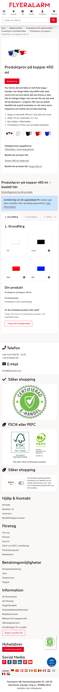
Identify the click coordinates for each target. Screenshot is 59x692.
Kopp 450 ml (35, 166)
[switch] (21, 483)
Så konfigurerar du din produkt (17, 192)
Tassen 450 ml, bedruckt (17, 160)
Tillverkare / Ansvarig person (19, 149)
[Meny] (24, 480)
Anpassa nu (12, 81)
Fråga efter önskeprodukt (19, 323)
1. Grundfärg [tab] (11, 216)
